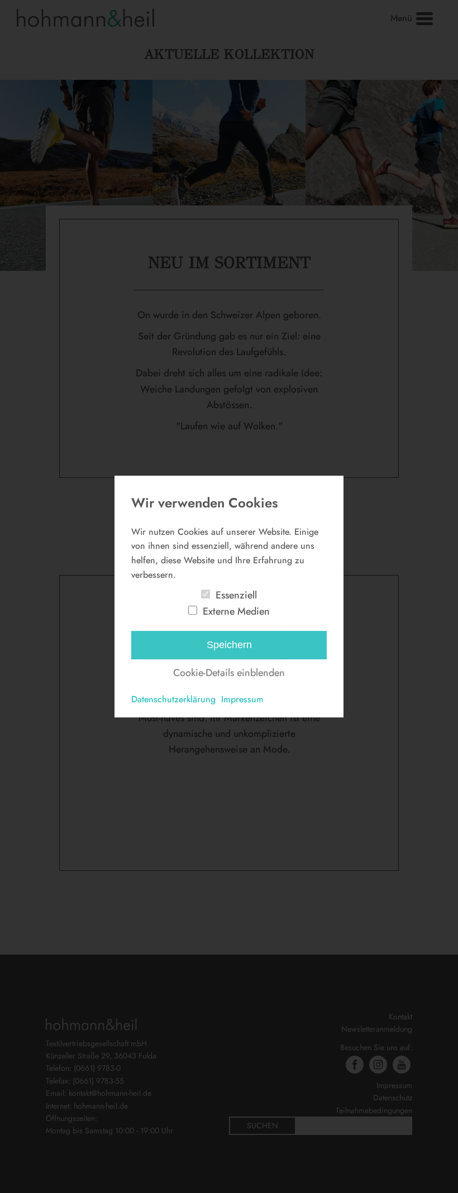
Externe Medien (236, 611)
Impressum (242, 699)
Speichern (229, 644)
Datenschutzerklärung (173, 699)
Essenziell (236, 595)
